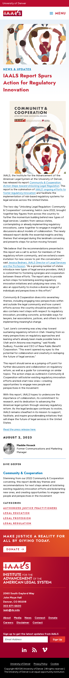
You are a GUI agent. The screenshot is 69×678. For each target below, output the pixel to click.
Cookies (55, 663)
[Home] (12, 13)
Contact (38, 622)
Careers (8, 622)
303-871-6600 (12, 605)
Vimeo (44, 649)
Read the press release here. (19, 429)
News (28, 617)
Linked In (24, 649)
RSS (34, 649)
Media (17, 617)
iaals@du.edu (11, 610)
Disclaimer (23, 622)
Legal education (16, 513)
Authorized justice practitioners (30, 508)
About (7, 617)
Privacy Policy (40, 663)
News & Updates (17, 69)
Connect (40, 617)
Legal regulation (17, 523)
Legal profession (17, 518)
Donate (52, 617)
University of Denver (14, 3)
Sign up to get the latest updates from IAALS (25, 633)
